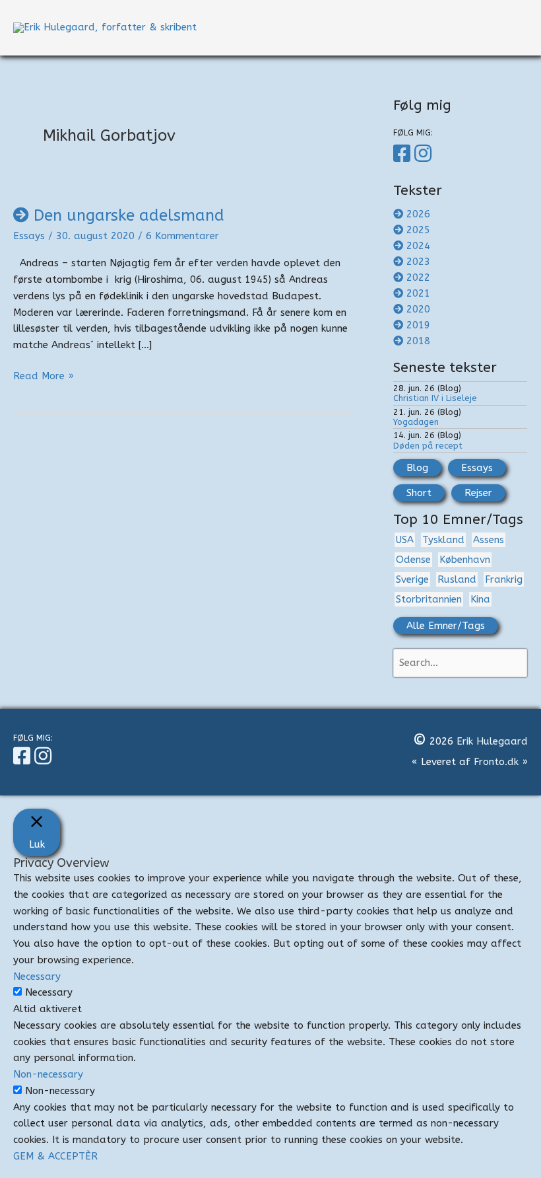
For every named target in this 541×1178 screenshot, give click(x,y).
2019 (418, 325)
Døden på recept (427, 446)
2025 (418, 230)
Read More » (43, 377)
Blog (417, 468)
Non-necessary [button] (48, 1074)
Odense (413, 560)
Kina (480, 599)
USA (405, 540)
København (464, 560)
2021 (418, 293)
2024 (418, 246)
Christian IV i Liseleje (435, 398)
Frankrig (504, 579)
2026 (418, 214)
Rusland (456, 579)
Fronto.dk (496, 762)
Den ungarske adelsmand (129, 215)
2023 (418, 262)
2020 (418, 309)
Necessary (49, 992)
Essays (29, 236)
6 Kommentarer (182, 236)
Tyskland (443, 540)
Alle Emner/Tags (445, 626)
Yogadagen (416, 422)
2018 (418, 341)
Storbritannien (429, 599)
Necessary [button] (37, 976)
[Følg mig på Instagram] (424, 154)
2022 (418, 277)
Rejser (478, 493)
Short (418, 493)
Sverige (412, 579)
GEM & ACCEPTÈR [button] (55, 1156)
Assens (488, 540)
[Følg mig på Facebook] (403, 154)
